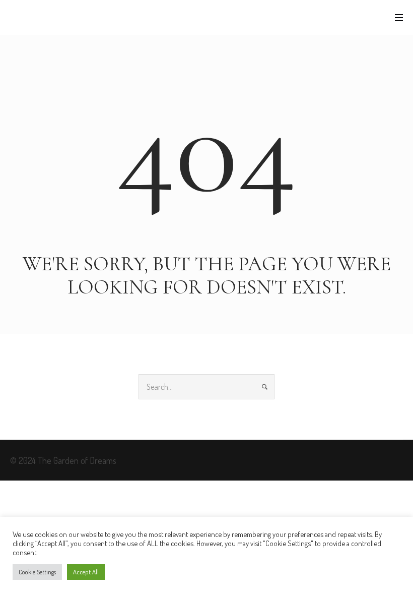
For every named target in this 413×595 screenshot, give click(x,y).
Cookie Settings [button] (37, 572)
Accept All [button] (86, 572)
